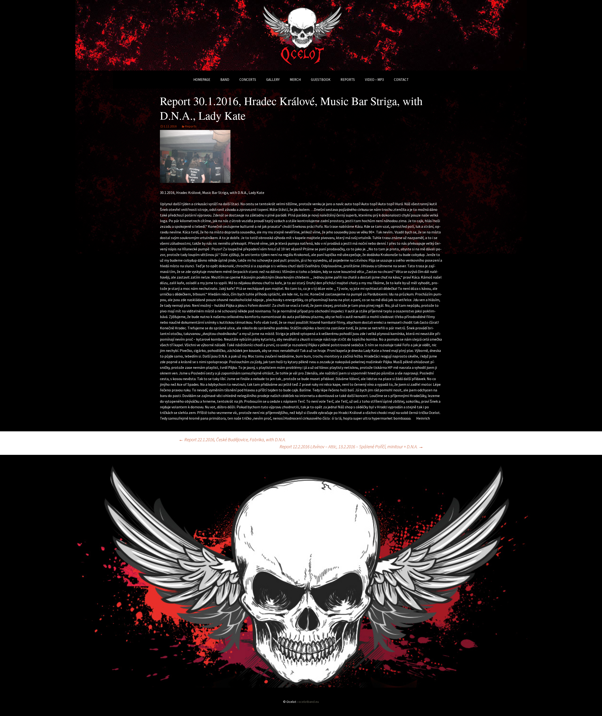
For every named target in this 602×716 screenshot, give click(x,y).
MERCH (295, 79)
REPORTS (348, 79)
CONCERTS (247, 79)
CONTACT (401, 79)
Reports (191, 126)
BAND (224, 79)
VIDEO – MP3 (374, 79)
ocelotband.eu (308, 702)
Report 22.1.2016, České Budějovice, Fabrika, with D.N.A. (232, 439)
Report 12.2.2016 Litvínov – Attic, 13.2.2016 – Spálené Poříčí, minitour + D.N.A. (351, 446)
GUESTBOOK (320, 79)
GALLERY (273, 79)
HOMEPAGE (201, 79)
